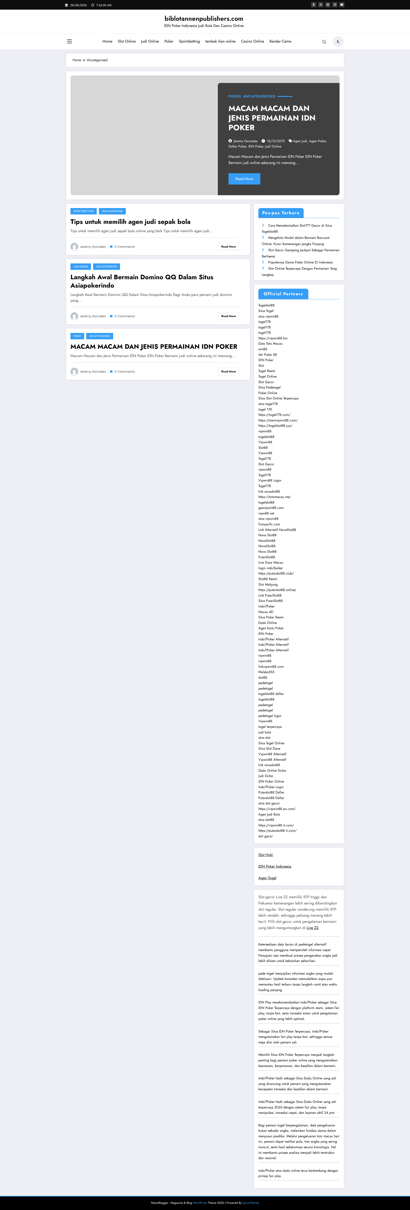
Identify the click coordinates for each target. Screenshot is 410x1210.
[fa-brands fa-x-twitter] (320, 4)
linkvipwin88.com (271, 666)
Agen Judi (300, 141)
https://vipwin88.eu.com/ (277, 808)
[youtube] (341, 4)
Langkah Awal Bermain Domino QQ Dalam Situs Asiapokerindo (141, 281)
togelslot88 (266, 436)
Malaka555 (266, 671)
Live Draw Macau (270, 562)
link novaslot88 (269, 491)
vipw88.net (266, 513)
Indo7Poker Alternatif (273, 639)
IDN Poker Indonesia (274, 866)
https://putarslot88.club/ (276, 573)
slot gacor (265, 836)
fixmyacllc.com (269, 524)
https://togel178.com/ (274, 414)
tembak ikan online (220, 41)
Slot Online (127, 41)
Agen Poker (317, 141)
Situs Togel (266, 310)
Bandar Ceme (280, 41)
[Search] (324, 42)
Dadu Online (267, 622)
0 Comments (125, 247)
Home (107, 41)
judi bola (264, 732)
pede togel (266, 973)
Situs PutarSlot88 (270, 600)
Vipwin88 (265, 442)
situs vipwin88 (268, 316)
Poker (168, 41)
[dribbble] (327, 4)
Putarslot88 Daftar (271, 792)
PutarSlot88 (266, 557)
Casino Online (252, 41)
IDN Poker (255, 146)
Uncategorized (259, 96)
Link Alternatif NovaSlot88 (277, 529)
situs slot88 (266, 819)
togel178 (264, 321)
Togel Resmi (266, 370)
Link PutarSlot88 (270, 595)
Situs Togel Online (271, 743)
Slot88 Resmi (267, 578)
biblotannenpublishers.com (204, 18)
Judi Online (150, 41)
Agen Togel (267, 878)
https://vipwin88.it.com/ (276, 825)
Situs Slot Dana (269, 748)
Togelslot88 (266, 305)
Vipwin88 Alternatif (272, 754)
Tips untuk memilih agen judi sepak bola (130, 221)
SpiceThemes (251, 1203)
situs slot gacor (269, 803)
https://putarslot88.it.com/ (277, 830)
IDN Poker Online (271, 781)
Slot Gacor (266, 382)
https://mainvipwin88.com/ (278, 420)
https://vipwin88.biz (272, 338)
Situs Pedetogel (269, 387)
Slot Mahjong (268, 584)
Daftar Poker (237, 146)
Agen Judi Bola (269, 814)
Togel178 (264, 458)
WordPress (200, 1203)
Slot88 (263, 447)
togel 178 (265, 409)
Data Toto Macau (270, 343)
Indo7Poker (266, 606)
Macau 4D (265, 611)
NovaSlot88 (266, 540)
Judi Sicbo (265, 775)
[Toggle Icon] (69, 42)
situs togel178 (268, 403)
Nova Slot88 (267, 535)
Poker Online (267, 392)
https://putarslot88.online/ (277, 589)
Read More (244, 179)
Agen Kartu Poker (271, 628)
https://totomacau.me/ (274, 496)
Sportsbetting (189, 41)
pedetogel (265, 682)
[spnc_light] (338, 41)
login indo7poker (270, 568)
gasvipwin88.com (271, 507)
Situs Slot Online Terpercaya (278, 398)
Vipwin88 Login (269, 480)
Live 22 (312, 928)
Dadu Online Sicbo (272, 770)
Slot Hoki (265, 855)
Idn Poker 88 (267, 354)
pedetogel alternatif (313, 944)
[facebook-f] (313, 4)
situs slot (264, 737)
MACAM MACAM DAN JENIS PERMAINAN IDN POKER (272, 117)
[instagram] (334, 4)
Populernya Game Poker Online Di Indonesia (300, 262)
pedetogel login (269, 715)
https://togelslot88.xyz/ (275, 425)
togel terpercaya (270, 726)
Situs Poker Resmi (271, 617)
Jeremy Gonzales (246, 141)
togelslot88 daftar (271, 693)
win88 (262, 349)
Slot (261, 365)
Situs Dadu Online (309, 1078)
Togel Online (267, 376)
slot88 (262, 677)
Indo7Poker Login (271, 787)
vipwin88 (264, 431)
